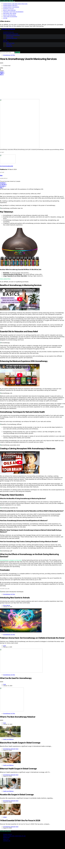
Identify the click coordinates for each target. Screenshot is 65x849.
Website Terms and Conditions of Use (14, 836)
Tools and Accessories (10, 16)
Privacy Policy (7, 834)
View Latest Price (5, 279)
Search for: (3, 50)
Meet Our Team (10, 43)
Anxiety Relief (9, 36)
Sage (1, 175)
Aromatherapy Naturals (6, 1)
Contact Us (9, 46)
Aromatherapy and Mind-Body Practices (15, 3)
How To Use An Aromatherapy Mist (6, 166)
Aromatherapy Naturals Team (10, 748)
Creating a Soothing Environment (13, 11)
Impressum (6, 837)
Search (18, 52)
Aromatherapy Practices (10, 33)
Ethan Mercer (6, 605)
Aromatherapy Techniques (11, 7)
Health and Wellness (9, 15)
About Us (6, 41)
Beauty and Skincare (9, 10)
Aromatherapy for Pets (10, 5)
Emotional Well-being (9, 13)
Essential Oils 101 (8, 8)
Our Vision (9, 44)
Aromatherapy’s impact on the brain (11, 560)
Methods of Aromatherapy (13, 35)
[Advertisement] (32, 87)
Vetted (5, 18)
